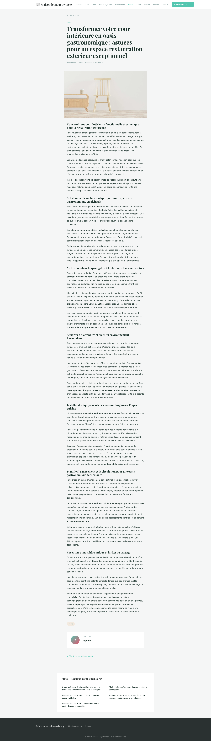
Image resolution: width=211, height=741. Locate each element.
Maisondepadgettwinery (54, 4)
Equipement (120, 4)
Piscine (156, 4)
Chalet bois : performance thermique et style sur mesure (128, 688)
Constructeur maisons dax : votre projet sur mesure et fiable (80, 696)
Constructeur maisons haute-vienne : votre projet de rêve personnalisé (80, 704)
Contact (88, 726)
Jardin (138, 4)
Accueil (79, 4)
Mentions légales (75, 726)
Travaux (165, 4)
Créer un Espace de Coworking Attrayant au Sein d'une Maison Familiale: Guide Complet (81, 688)
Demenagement (105, 4)
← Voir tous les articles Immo (80, 656)
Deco (94, 4)
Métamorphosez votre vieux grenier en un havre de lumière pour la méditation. (127, 696)
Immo (130, 4)
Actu (87, 4)
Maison (147, 4)
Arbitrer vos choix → (183, 4)
